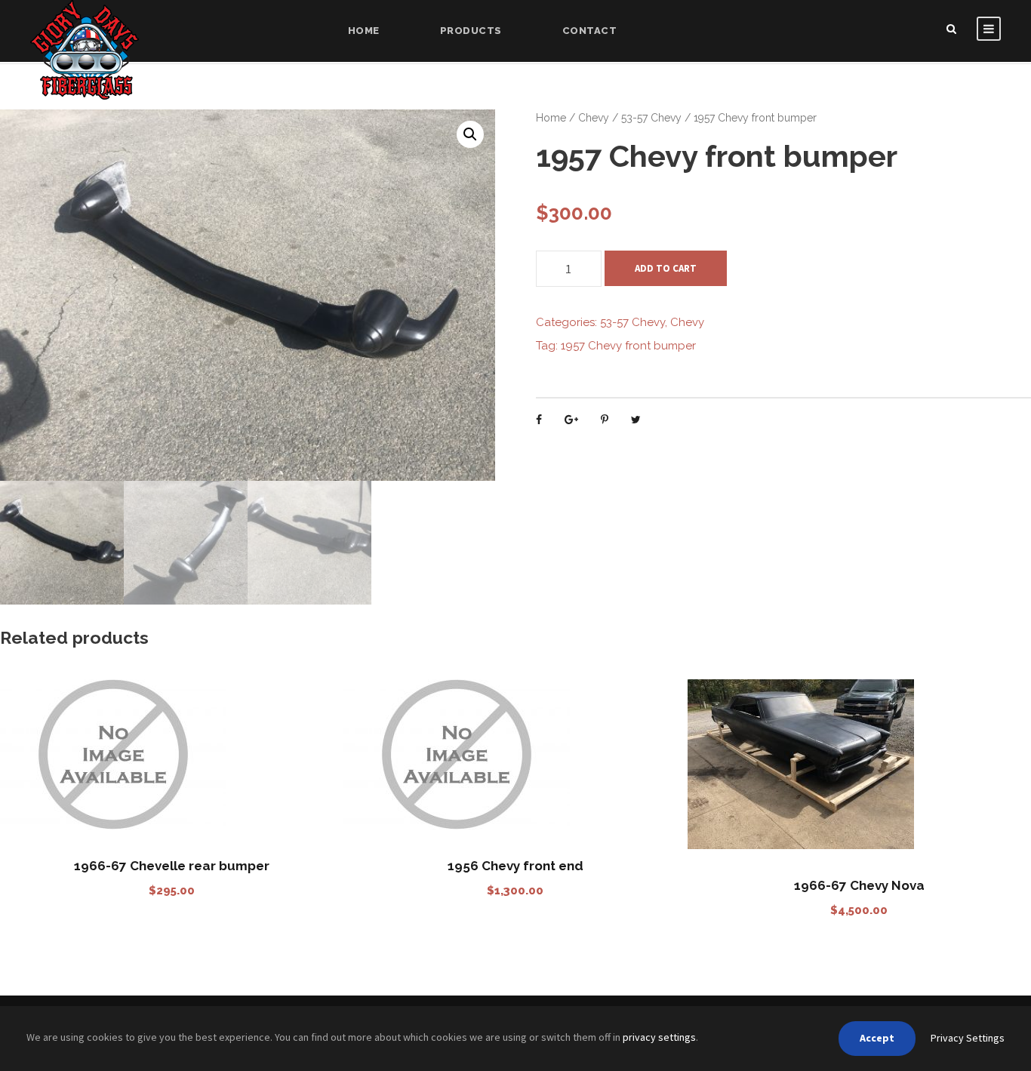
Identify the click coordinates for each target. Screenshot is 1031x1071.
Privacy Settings (968, 1038)
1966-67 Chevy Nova (859, 885)
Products (471, 30)
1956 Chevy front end (515, 865)
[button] (470, 134)
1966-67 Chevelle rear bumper (171, 865)
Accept (877, 1038)
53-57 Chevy (651, 118)
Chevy (593, 118)
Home (364, 30)
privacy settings (659, 1037)
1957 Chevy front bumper (628, 345)
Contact (589, 30)
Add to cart (666, 268)
